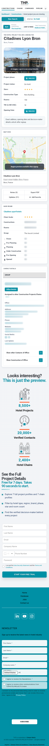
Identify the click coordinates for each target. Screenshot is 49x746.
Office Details (11, 289)
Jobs (25, 599)
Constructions (8, 8)
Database (24, 596)
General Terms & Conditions (19, 745)
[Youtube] (24, 616)
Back (6, 27)
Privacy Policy (21, 695)
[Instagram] (32, 616)
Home (24, 593)
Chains (20, 8)
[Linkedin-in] (17, 616)
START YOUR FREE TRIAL (24, 574)
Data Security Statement (21, 565)
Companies (29, 8)
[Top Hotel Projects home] (24, 3)
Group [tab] (7, 275)
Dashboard (5, 14)
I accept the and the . (24, 566)
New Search (12, 19)
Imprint (7, 745)
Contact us (24, 603)
